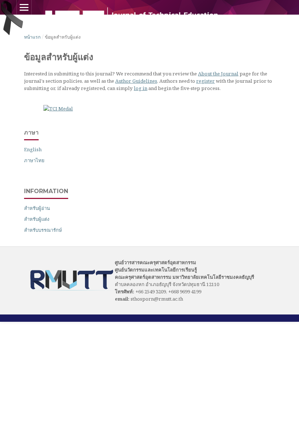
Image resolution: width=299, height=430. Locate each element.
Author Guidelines (136, 81)
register (205, 81)
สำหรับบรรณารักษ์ (43, 230)
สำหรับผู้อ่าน (37, 208)
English (33, 149)
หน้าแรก (32, 37)
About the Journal (218, 73)
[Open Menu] (24, 7)
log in (140, 88)
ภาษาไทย (34, 160)
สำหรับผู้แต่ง (36, 219)
